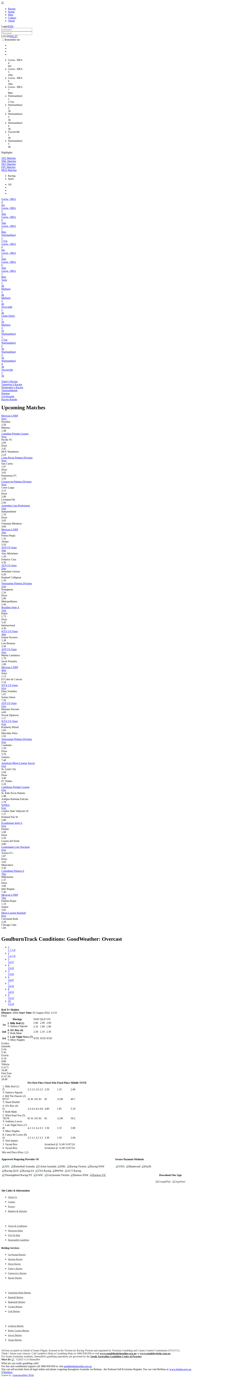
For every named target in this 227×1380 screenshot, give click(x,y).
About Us (12, 1197)
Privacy (11, 1206)
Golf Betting (14, 1311)
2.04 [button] (3, 502)
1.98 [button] (3, 796)
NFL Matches (8, 164)
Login (4, 26)
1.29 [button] (3, 748)
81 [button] (46, 1099)
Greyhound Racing (17, 1254)
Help (10, 14)
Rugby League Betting (18, 1330)
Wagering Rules (15, 1230)
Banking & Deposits (17, 1211)
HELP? (14, 36)
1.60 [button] (3, 927)
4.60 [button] (3, 526)
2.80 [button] (3, 820)
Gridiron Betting (16, 1326)
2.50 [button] (3, 424)
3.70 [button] (3, 754)
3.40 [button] (3, 778)
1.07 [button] (3, 694)
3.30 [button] (47, 1137)
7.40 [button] (3, 760)
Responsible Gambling (18, 1240)
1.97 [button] (3, 466)
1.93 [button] (3, 736)
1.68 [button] (3, 832)
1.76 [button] (3, 514)
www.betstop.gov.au (180, 1369)
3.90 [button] (3, 886)
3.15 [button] (3, 490)
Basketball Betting (16, 1302)
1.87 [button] (3, 856)
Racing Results (9, 399)
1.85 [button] (59, 1108)
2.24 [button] (3, 454)
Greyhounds (7, 396)
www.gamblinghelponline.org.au (118, 1353)
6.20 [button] (3, 574)
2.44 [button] (3, 604)
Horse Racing (14, 1264)
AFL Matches (8, 158)
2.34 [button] (3, 592)
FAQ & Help (14, 1235)
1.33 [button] (3, 903)
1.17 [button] (3, 718)
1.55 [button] (59, 1128)
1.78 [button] (3, 802)
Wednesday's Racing (12, 387)
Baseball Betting (15, 1297)
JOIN (10, 26)
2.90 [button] (3, 496)
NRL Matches (8, 161)
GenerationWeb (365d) (23, 1375)
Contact (12, 17)
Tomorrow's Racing (11, 384)
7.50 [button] (3, 700)
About (11, 20)
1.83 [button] (3, 730)
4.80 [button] (3, 844)
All (9, 184)
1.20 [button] (3, 556)
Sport (11, 178)
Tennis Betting (15, 1340)
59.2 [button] (73, 1118)
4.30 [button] (3, 562)
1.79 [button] (3, 658)
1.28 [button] (3, 640)
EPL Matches (8, 167)
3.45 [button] (3, 448)
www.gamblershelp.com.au (155, 1353)
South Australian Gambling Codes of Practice (116, 1356)
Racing (11, 8)
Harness (5, 393)
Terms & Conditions (17, 1226)
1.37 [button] (3, 814)
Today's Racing (9, 381)
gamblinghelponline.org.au (78, 1366)
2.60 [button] (3, 442)
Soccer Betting (15, 1335)
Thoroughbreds (9, 390)
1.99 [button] (3, 664)
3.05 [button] (3, 472)
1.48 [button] (3, 430)
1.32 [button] (3, 538)
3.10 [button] (3, 544)
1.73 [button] (3, 616)
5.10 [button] (3, 682)
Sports (11, 11)
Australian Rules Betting (19, 1292)
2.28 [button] (3, 921)
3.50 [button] (3, 478)
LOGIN (5, 36)
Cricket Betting (15, 1306)
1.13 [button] (3, 676)
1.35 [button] (59, 1089)
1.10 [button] (3, 580)
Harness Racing (15, 1259)
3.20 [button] (3, 838)
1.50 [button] (59, 1137)
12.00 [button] (60, 1099)
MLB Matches (9, 170)
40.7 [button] (73, 1099)
